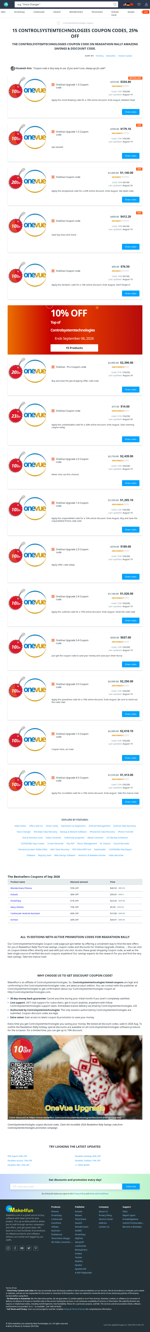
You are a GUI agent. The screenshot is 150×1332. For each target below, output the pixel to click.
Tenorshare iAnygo (60, 1238)
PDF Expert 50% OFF (17, 1156)
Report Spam (129, 1215)
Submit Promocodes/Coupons (133, 1223)
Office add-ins (36, 825)
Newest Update (125, 55)
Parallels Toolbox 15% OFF (87, 1160)
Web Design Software (64, 855)
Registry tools (44, 855)
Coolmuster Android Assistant (25, 913)
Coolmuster (39, 11)
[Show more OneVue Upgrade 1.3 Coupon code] (28, 97)
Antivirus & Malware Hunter (92, 855)
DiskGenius (56, 1234)
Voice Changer (24, 831)
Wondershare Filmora (21, 888)
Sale (146, 11)
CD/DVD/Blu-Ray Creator (33, 843)
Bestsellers (111, 55)
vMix (3, 11)
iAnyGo (131, 11)
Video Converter (53, 837)
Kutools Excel (115, 13)
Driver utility (52, 825)
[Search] (115, 4)
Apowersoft (80, 1268)
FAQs (125, 1211)
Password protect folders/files (32, 849)
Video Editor (20, 825)
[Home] (59, 23)
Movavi (78, 1215)
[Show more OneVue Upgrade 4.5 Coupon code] (28, 789)
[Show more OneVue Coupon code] (28, 187)
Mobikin (79, 1261)
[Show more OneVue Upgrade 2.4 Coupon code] (28, 607)
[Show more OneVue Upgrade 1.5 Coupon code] (28, 745)
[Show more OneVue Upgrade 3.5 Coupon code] (28, 698)
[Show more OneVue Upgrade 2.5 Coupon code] (28, 470)
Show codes (131, 111)
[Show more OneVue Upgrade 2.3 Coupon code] (28, 562)
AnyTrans (55, 1230)
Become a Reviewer (132, 1226)
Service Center (106, 1219)
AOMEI (78, 1230)
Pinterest (35, 1248)
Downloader (100, 849)
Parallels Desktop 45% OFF (88, 1156)
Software (31, 855)
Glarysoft (79, 1242)
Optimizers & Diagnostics (73, 825)
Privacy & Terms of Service (75, 1309)
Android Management (99, 825)
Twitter (29, 1248)
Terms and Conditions (98, 1193)
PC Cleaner (105, 843)
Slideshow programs (74, 837)
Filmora (55, 1211)
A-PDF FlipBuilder (83, 1272)
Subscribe (131, 1186)
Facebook (15, 1248)
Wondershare (76, 11)
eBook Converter (95, 837)
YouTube (22, 1248)
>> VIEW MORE (82, 1165)
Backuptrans (81, 1249)
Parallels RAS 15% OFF (18, 1165)
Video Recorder (116, 855)
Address (103, 1223)
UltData (55, 1226)
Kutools (14, 894)
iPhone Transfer (125, 831)
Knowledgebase (130, 1219)
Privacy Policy (79, 1193)
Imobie (78, 1253)
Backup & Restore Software (73, 831)
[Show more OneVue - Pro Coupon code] (28, 376)
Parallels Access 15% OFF (20, 1160)
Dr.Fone (14, 919)
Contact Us (104, 1226)
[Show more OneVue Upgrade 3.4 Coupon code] (28, 651)
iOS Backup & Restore (117, 837)
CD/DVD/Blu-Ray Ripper (120, 849)
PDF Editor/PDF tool (81, 849)
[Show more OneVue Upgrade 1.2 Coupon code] (28, 143)
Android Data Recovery (124, 825)
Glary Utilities (17, 907)
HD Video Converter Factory (62, 1242)
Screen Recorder (55, 843)
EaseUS (57, 11)
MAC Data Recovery (59, 849)
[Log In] (146, 4)
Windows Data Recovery (45, 831)
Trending (99, 55)
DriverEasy (19, 11)
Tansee (78, 1257)
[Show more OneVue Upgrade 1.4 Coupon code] (28, 515)
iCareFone (56, 1223)
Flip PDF (70, 843)
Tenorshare (97, 11)
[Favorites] (139, 4)
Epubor (78, 1265)
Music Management (87, 843)
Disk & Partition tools (32, 837)
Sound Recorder (121, 843)
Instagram (8, 1248)
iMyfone (79, 1238)
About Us (103, 1211)
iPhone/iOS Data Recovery (102, 831)
